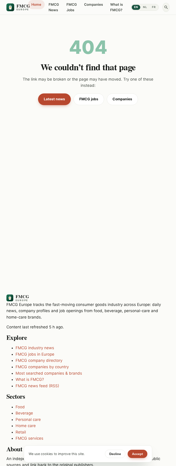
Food (20, 407)
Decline (115, 454)
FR (154, 7)
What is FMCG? (116, 7)
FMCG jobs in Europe (35, 354)
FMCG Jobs (71, 7)
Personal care (28, 419)
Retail (21, 432)
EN (136, 7)
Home (36, 4)
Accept (137, 454)
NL (145, 7)
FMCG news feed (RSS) (37, 386)
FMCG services (29, 438)
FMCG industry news (35, 348)
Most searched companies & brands (49, 373)
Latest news (54, 99)
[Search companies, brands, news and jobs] (166, 7)
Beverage (24, 413)
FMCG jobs (88, 99)
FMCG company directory (39, 360)
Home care (26, 425)
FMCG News (54, 7)
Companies (93, 4)
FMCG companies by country (42, 367)
